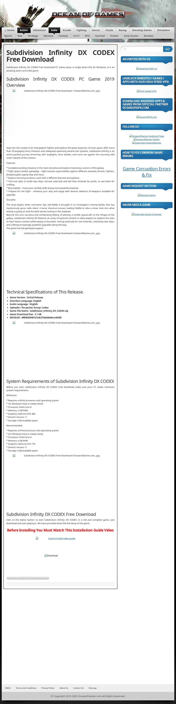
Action (24, 30)
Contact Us (78, 688)
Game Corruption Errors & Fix (146, 171)
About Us (63, 688)
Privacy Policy (47, 688)
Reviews (148, 35)
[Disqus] (60, 639)
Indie (54, 30)
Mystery (48, 35)
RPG (87, 35)
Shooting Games (142, 30)
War (20, 35)
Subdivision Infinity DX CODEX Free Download (28, 578)
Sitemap (93, 688)
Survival (100, 35)
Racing (122, 30)
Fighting (81, 30)
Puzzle (109, 30)
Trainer (114, 35)
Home (10, 30)
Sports (8, 35)
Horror (96, 30)
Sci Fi (76, 35)
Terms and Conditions (26, 688)
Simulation (163, 30)
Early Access (131, 35)
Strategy (33, 35)
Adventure (39, 30)
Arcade (67, 30)
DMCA (8, 688)
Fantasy (63, 35)
